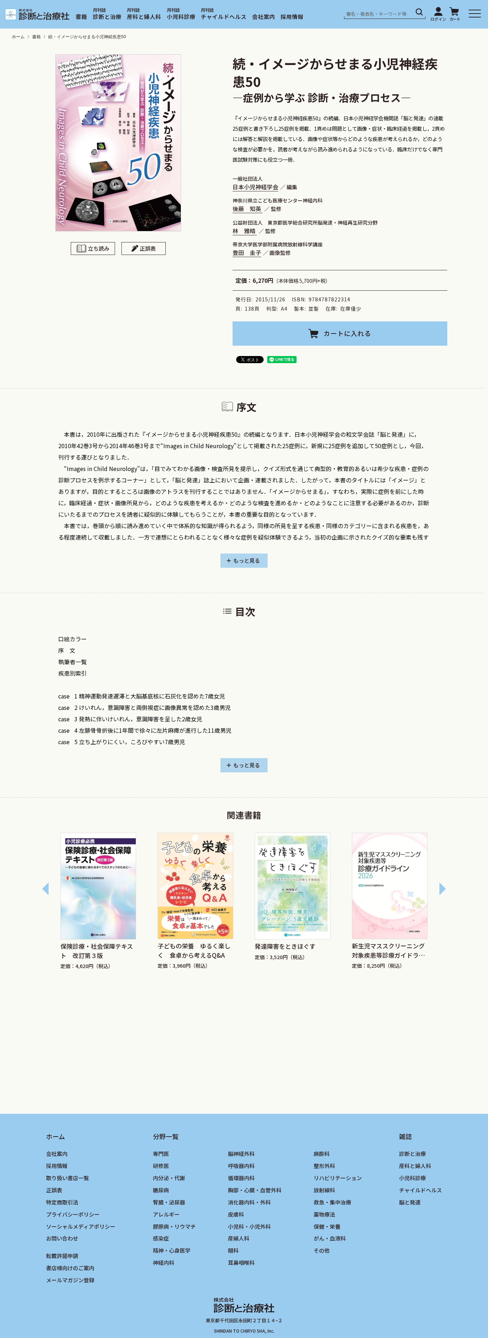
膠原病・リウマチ (174, 1226)
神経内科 (163, 1262)
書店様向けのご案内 (70, 1268)
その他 (322, 1250)
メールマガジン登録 (70, 1280)
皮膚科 (236, 1214)
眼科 (233, 1250)
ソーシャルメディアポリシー (80, 1226)
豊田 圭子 (247, 252)
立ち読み (98, 248)
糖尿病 (161, 1189)
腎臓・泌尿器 (169, 1202)
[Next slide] (442, 888)
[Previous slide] (45, 888)
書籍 (81, 16)
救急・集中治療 (332, 1202)
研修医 (161, 1165)
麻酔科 (322, 1153)
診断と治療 (107, 16)
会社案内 (263, 16)
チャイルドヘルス (224, 16)
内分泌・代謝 (169, 1177)
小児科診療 (181, 16)
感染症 (161, 1238)
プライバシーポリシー (73, 1214)
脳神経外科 (241, 1153)
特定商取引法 (62, 1202)
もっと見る (246, 560)
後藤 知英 (248, 208)
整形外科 (324, 1165)
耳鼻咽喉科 (241, 1262)
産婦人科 (238, 1238)
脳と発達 (409, 1202)
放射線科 (324, 1189)
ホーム (18, 36)
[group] (98, 901)
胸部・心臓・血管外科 (255, 1189)
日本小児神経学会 (255, 186)
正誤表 (148, 248)
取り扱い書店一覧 (67, 1177)
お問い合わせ (62, 1238)
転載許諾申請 (62, 1255)
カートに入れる (347, 333)
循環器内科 (241, 1177)
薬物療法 (324, 1214)
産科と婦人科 (144, 16)
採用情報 (291, 16)
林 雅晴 (245, 230)
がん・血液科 (330, 1238)
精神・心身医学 (171, 1250)
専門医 (161, 1153)
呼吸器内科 (241, 1165)
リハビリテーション (338, 1177)
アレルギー (166, 1214)
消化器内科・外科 (249, 1202)
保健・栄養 (327, 1226)
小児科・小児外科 (249, 1226)
